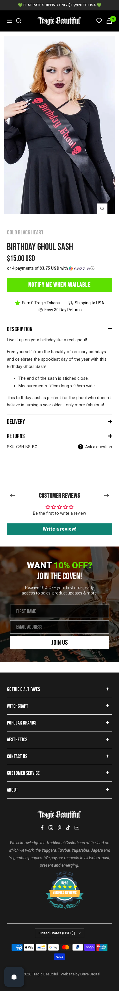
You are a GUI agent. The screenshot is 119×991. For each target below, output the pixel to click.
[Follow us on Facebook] (42, 827)
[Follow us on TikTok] (68, 827)
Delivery (16, 421)
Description (19, 329)
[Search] (18, 20)
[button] (59, 268)
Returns (16, 436)
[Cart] (109, 21)
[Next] (106, 496)
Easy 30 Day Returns (63, 310)
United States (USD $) (57, 933)
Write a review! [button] (60, 529)
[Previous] (12, 496)
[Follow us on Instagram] (51, 827)
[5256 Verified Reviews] (59, 874)
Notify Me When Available (59, 284)
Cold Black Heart (25, 232)
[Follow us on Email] (76, 827)
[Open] (14, 977)
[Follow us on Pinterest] (59, 827)
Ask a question (98, 446)
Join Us (59, 642)
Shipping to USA (89, 303)
